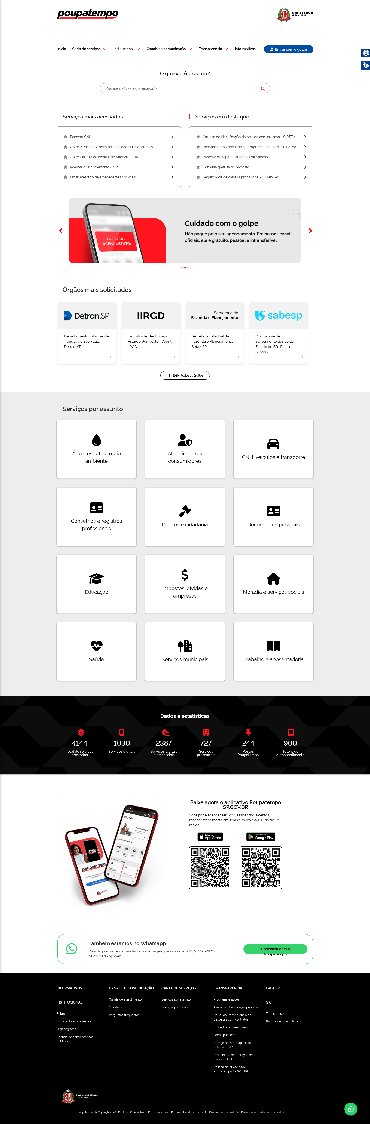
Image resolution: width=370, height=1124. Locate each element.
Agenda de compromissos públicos (75, 1039)
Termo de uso (275, 1013)
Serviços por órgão (174, 1007)
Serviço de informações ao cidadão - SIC (232, 1044)
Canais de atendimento (125, 999)
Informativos (245, 49)
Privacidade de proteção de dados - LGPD (233, 1057)
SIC (269, 1002)
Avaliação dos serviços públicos (236, 1007)
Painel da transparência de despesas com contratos (232, 1017)
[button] (90, 49)
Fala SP (273, 988)
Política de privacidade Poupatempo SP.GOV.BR (231, 1069)
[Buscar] (263, 88)
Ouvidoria (115, 1007)
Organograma (66, 1029)
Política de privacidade (282, 1021)
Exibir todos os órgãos (188, 375)
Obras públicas (224, 1035)
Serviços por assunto (176, 999)
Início (61, 49)
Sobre (61, 1013)
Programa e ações (226, 999)
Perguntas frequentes (124, 1015)
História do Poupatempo (74, 1021)
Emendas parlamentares (231, 1027)
